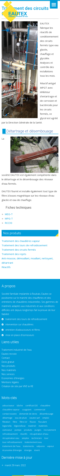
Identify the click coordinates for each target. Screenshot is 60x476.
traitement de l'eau (11, 446)
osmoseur (7, 430)
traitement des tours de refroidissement (26, 319)
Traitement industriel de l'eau (17, 349)
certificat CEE (31, 406)
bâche (20, 406)
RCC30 (8, 222)
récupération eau (10, 438)
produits (28, 430)
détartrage (7, 418)
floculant (42, 422)
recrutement (50, 430)
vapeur (50, 446)
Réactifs (6, 267)
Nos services (8, 374)
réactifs (23, 434)
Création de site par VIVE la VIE (17, 386)
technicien (37, 438)
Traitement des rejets (14, 254)
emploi (45, 418)
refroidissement (10, 434)
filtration (6, 422)
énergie (28, 450)
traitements (28, 446)
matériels (43, 426)
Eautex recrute (9, 353)
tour (46, 438)
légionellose (20, 426)
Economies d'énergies (13, 378)
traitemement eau (33, 442)
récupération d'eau (39, 434)
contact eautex (9, 414)
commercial (39, 410)
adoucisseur (8, 406)
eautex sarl (34, 418)
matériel (32, 426)
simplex (25, 438)
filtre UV (23, 422)
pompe (18, 430)
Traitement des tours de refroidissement (24, 245)
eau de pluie (21, 418)
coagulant (26, 410)
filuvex (33, 422)
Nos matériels (9, 370)
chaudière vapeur (11, 410)
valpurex (40, 446)
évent (37, 450)
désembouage (46, 414)
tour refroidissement (12, 442)
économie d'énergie (12, 450)
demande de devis (28, 414)
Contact (6, 357)
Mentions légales (10, 382)
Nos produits (8, 365)
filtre (15, 422)
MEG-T (9, 214)
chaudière (45, 406)
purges (38, 430)
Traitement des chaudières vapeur (21, 241)
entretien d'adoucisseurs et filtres (22, 329)
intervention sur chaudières (19, 324)
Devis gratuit (8, 361)
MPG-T (9, 218)
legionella (7, 426)
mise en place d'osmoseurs (19, 335)
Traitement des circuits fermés (19, 249)
